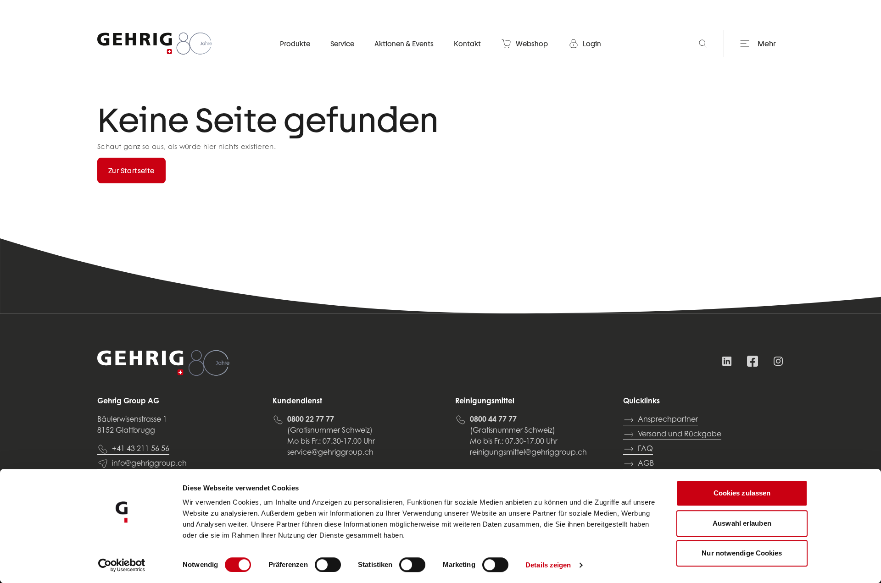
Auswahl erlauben (742, 523)
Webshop (532, 43)
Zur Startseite (131, 170)
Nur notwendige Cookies (742, 553)
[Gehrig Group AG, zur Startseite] (154, 43)
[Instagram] (778, 361)
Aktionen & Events (404, 43)
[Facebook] (752, 361)
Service (342, 43)
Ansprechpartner (668, 420)
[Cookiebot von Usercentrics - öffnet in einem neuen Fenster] (122, 565)
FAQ (645, 449)
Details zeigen (548, 565)
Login (592, 43)
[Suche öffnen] (703, 43)
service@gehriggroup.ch (330, 452)
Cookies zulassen (742, 493)
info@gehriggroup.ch (149, 464)
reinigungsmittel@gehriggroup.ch (528, 452)
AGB (646, 464)
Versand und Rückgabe (679, 434)
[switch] (328, 564)
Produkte (295, 43)
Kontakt (467, 43)
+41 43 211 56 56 (140, 449)
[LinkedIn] (726, 361)
